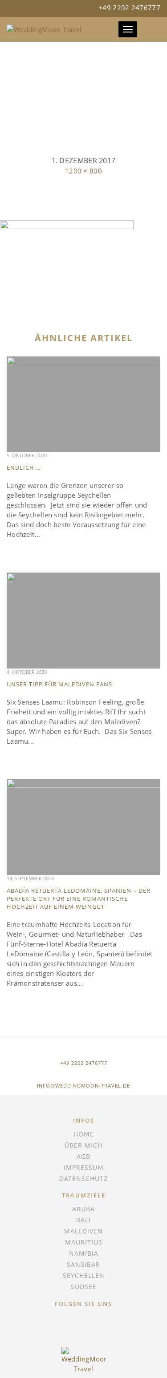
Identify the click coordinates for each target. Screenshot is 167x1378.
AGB (83, 1156)
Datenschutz (83, 1178)
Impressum (84, 1167)
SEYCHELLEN (84, 1275)
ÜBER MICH (83, 1145)
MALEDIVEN (83, 1231)
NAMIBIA (83, 1253)
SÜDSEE (84, 1286)
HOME (83, 1134)
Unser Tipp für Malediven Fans (59, 684)
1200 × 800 (83, 170)
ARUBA (83, 1209)
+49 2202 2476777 (83, 1063)
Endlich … (24, 467)
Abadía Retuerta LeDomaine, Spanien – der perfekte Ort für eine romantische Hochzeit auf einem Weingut (79, 898)
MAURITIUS (83, 1242)
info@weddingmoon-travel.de (83, 1085)
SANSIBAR (83, 1264)
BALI (83, 1220)
